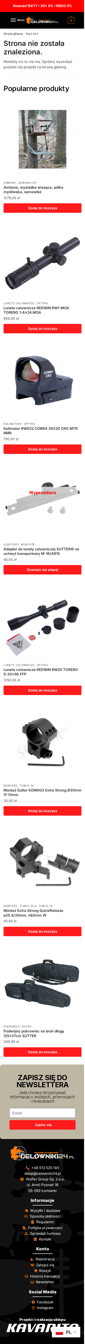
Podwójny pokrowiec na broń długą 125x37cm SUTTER (34, 1033)
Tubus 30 (27, 785)
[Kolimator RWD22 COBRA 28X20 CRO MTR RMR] (42, 380)
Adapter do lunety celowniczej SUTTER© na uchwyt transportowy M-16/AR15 (41, 551)
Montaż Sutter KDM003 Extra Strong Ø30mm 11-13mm (42, 792)
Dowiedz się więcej (42, 570)
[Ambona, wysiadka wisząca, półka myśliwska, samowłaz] (42, 139)
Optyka (42, 303)
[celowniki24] (42, 1153)
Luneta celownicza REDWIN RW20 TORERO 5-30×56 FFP (41, 672)
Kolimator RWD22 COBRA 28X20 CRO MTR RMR (41, 430)
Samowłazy (27, 182)
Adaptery (11, 544)
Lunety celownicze (19, 303)
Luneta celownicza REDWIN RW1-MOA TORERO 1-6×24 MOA (36, 310)
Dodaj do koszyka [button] (42, 208)
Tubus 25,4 (28, 906)
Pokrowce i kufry (18, 1026)
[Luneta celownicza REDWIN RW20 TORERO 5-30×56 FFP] (42, 622)
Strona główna (13, 33)
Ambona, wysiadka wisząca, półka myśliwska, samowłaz (33, 189)
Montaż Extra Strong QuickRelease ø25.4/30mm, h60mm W (33, 913)
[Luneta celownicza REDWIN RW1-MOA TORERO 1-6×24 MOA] (42, 260)
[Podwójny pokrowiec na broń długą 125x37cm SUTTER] (42, 983)
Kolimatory (13, 424)
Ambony (10, 182)
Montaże (28, 544)
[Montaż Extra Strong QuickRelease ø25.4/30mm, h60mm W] (42, 862)
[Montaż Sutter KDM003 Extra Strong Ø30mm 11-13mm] (42, 742)
